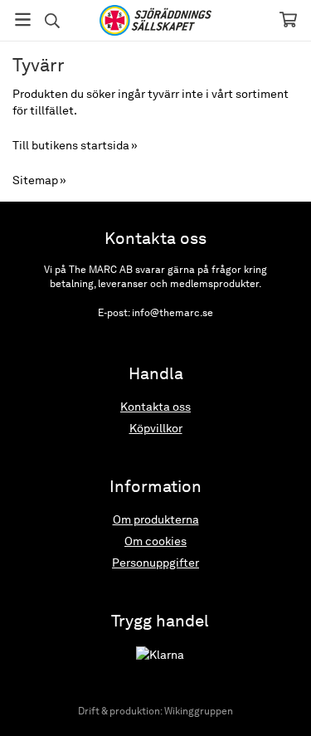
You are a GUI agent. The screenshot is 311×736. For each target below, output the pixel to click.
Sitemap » (39, 180)
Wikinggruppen (198, 711)
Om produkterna (156, 519)
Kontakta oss (155, 406)
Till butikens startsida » (75, 145)
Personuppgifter (155, 562)
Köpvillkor (155, 428)
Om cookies (155, 541)
